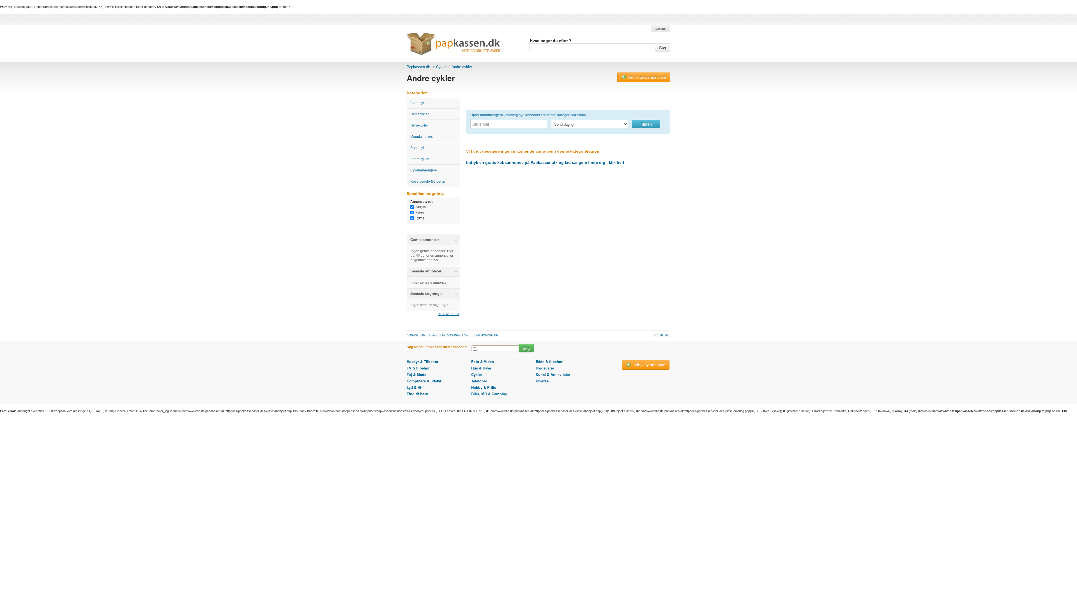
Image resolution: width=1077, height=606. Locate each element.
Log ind (660, 28)
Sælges (420, 206)
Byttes (419, 218)
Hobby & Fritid (483, 387)
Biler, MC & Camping (489, 393)
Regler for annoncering (448, 334)
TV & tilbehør (418, 368)
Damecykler (419, 114)
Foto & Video (482, 361)
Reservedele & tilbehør (427, 181)
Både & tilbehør (549, 361)
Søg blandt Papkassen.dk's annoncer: (437, 346)
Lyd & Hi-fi (416, 387)
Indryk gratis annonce (646, 77)
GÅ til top (662, 334)
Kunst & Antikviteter (553, 374)
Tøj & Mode (416, 374)
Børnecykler (419, 103)
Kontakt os (416, 334)
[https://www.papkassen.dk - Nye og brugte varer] (453, 46)
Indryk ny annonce (648, 364)
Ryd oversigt (448, 314)
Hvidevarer (545, 368)
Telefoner (479, 381)
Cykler (441, 67)
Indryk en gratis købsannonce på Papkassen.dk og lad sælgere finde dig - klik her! (545, 162)
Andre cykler (419, 159)
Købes (419, 212)
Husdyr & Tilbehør (422, 361)
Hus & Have (481, 368)
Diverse (542, 381)
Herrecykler (419, 125)
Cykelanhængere (423, 170)
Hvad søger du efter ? (550, 40)
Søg (662, 47)
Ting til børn (417, 393)
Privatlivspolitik (484, 334)
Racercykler (419, 148)
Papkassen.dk (418, 67)
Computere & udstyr (424, 381)
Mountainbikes (421, 137)
